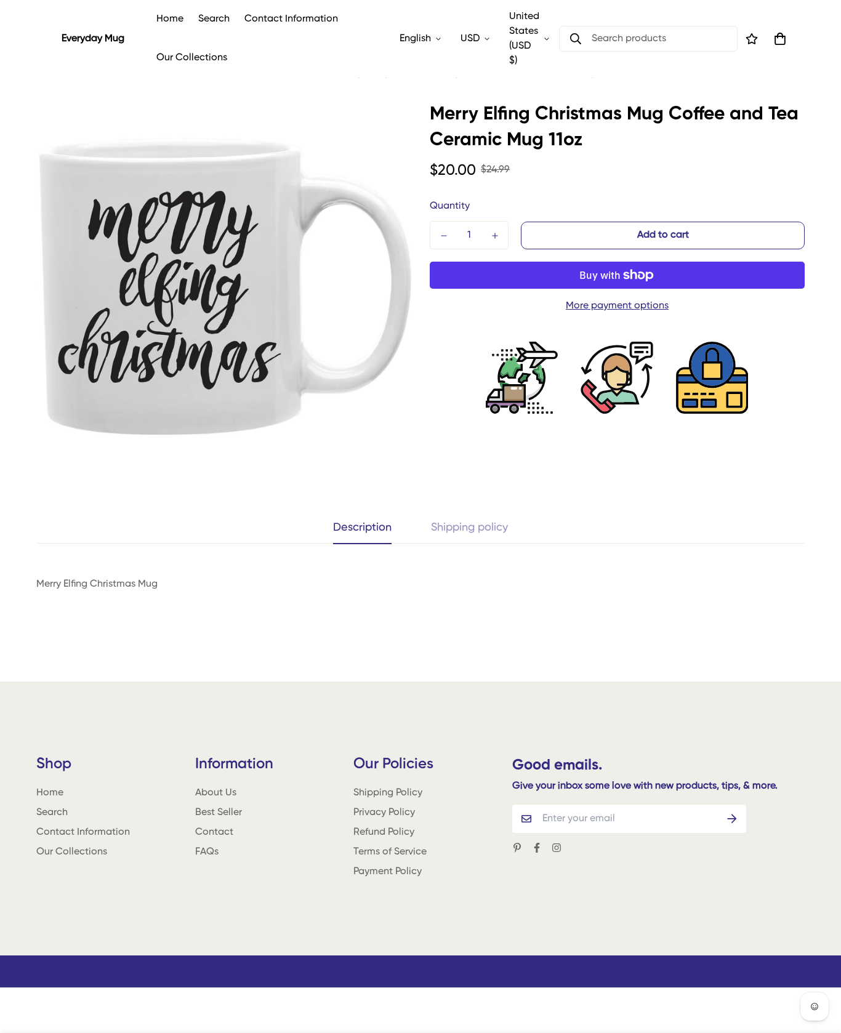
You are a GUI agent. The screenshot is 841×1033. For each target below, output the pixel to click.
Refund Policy (383, 832)
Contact (214, 832)
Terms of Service (390, 852)
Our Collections (191, 58)
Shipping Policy (387, 793)
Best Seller (218, 813)
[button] (777, 39)
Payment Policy (387, 872)
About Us (215, 793)
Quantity (450, 206)
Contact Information (291, 19)
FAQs (207, 852)
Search (214, 19)
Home (169, 19)
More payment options (617, 306)
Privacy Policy (384, 813)
